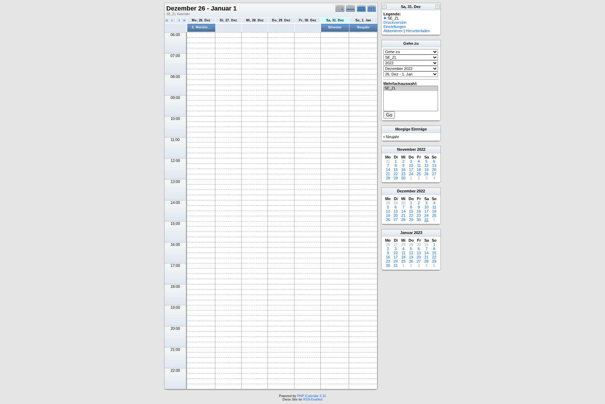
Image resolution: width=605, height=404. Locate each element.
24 (411, 174)
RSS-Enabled (312, 399)
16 (403, 170)
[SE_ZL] (411, 88)
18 (419, 170)
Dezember (406, 191)
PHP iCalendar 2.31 (311, 396)
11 (419, 165)
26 (426, 174)
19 (426, 170)
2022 (421, 149)
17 (411, 170)
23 (403, 174)
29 (396, 178)
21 (388, 174)
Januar (406, 233)
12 (426, 165)
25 (419, 174)
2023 (418, 233)
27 (434, 174)
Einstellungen (394, 26)
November (406, 149)
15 (396, 170)
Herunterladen (418, 31)
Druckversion (394, 22)
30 (403, 178)
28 (388, 178)
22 (396, 174)
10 (411, 165)
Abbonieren (393, 31)
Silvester (335, 27)
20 (434, 170)
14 (388, 170)
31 (426, 220)
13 (434, 165)
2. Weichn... (201, 27)
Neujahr (363, 27)
